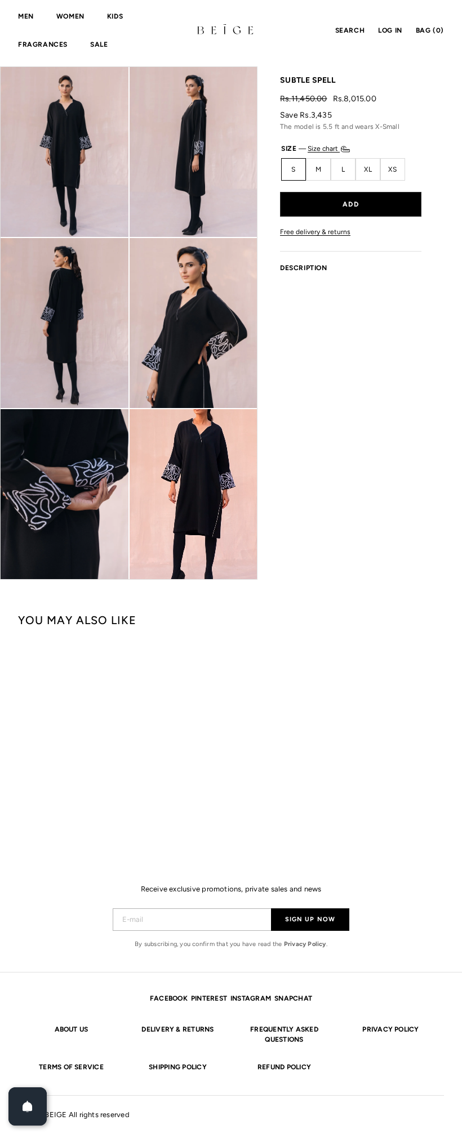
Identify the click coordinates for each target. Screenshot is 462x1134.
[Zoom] (64, 152)
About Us (71, 1029)
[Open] (27, 1106)
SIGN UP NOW (310, 919)
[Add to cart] (350, 204)
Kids (115, 16)
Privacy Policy (305, 944)
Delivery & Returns (177, 1029)
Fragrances (43, 44)
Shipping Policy (178, 1067)
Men (26, 16)
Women (70, 16)
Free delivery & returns (315, 232)
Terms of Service (71, 1067)
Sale (99, 44)
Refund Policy (284, 1067)
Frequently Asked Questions (284, 1034)
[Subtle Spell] (53, 736)
